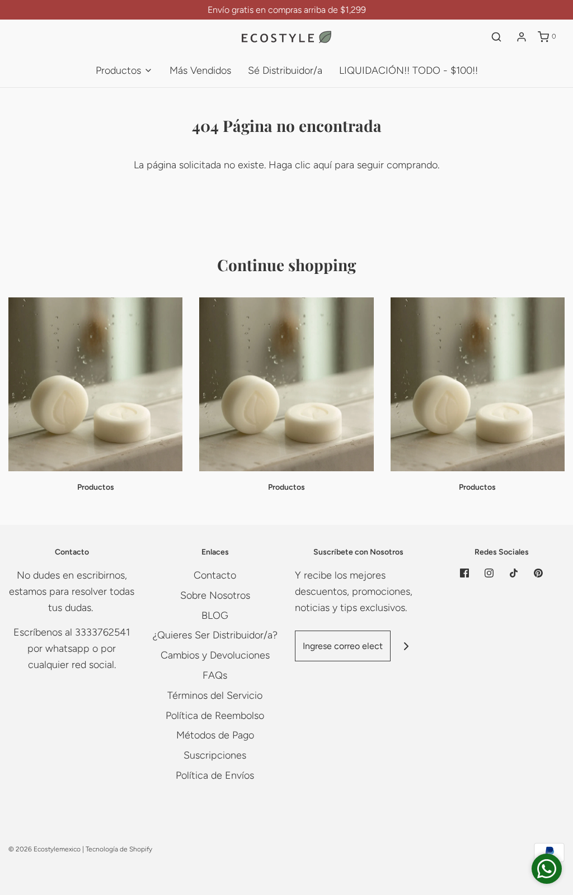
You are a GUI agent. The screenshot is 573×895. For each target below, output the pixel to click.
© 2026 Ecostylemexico (44, 849)
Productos (95, 487)
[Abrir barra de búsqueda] (496, 37)
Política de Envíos (215, 775)
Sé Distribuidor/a (285, 70)
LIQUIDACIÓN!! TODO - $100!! (408, 70)
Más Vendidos (200, 70)
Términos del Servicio (214, 695)
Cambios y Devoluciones (215, 655)
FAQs (215, 675)
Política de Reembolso (215, 715)
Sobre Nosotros (215, 595)
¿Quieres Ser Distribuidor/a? (215, 635)
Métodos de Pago (215, 735)
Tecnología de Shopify (119, 849)
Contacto (215, 575)
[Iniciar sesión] (521, 36)
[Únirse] (406, 646)
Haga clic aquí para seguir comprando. (354, 165)
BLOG (214, 615)
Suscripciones (215, 755)
